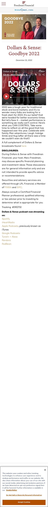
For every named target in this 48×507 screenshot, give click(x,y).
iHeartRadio (8, 222)
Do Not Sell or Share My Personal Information (24, 495)
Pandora (6, 240)
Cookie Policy (11, 490)
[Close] (45, 470)
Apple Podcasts (10, 226)
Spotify (6, 219)
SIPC (19, 187)
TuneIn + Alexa (9, 237)
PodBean (6, 244)
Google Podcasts (11, 233)
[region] (24, 486)
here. (24, 146)
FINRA (8, 187)
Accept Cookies (24, 502)
